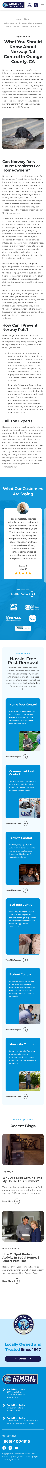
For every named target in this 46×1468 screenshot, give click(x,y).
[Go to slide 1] (18, 589)
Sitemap (29, 1457)
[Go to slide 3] (27, 589)
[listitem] (23, 542)
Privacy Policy (18, 1457)
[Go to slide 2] (23, 589)
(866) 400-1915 (13, 1397)
